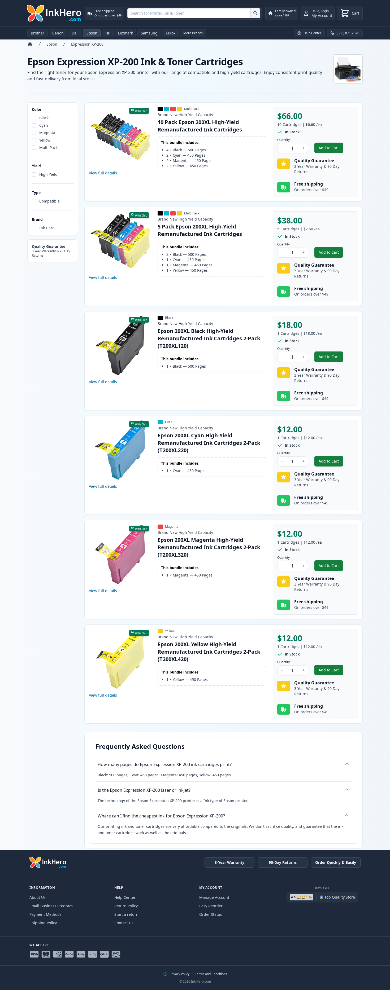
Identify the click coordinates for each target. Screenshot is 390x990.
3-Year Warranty (229, 862)
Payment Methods (45, 914)
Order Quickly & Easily (335, 862)
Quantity (283, 140)
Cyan (43, 125)
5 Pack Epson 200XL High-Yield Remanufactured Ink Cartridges (200, 230)
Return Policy (126, 905)
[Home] (30, 44)
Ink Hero (46, 227)
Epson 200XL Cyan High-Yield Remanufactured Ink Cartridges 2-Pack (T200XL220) (209, 443)
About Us (37, 897)
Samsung (149, 33)
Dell (75, 33)
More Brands (193, 33)
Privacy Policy (179, 974)
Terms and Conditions (211, 974)
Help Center (125, 897)
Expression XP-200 (87, 44)
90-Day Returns (283, 862)
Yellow (44, 140)
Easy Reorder (211, 905)
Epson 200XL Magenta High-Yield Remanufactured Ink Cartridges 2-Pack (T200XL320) (209, 547)
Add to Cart (331, 149)
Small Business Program (51, 905)
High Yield (48, 174)
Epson (91, 33)
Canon (58, 33)
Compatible (49, 201)
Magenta (47, 132)
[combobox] (193, 13)
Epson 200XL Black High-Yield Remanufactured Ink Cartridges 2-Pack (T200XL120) (209, 338)
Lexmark (125, 33)
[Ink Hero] (54, 13)
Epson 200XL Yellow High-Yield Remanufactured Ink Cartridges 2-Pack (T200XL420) (209, 652)
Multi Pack (48, 147)
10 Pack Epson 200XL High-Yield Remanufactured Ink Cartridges (200, 125)
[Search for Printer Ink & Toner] (255, 13)
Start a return (126, 914)
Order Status (210, 914)
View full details (103, 172)
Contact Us (123, 922)
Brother (37, 33)
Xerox (170, 33)
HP (107, 33)
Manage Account (214, 897)
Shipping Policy (43, 922)
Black (44, 117)
